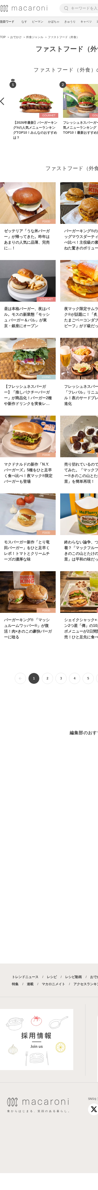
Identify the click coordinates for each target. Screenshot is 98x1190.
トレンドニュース (25, 977)
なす (24, 21)
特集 (15, 984)
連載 (30, 984)
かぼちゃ (53, 21)
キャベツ (86, 21)
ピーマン (37, 21)
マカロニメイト (53, 984)
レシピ (52, 977)
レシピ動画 (73, 977)
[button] (2, 101)
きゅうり (70, 21)
